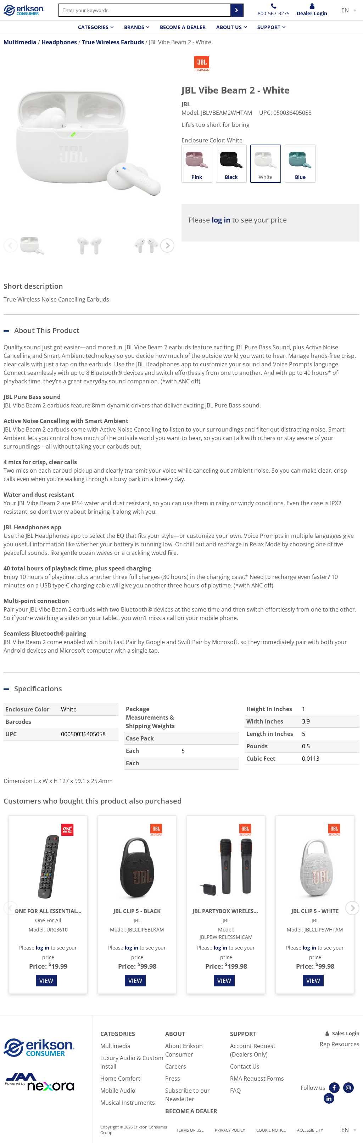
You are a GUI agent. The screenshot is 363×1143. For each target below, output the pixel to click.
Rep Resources (339, 1044)
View (46, 981)
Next (167, 245)
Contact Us (244, 1066)
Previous (11, 245)
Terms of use (190, 1130)
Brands (134, 27)
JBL (186, 104)
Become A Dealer (191, 1111)
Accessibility (310, 1130)
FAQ (235, 1090)
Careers (175, 1066)
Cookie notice (271, 1130)
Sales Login (345, 1033)
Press (172, 1078)
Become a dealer (183, 27)
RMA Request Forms (257, 1078)
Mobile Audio (117, 1090)
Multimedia (115, 1046)
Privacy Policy (230, 1130)
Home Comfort (120, 1078)
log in (221, 220)
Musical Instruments (127, 1103)
